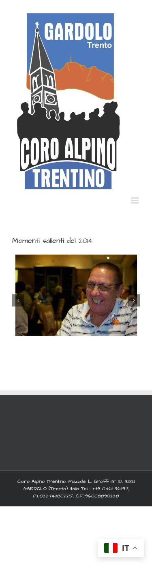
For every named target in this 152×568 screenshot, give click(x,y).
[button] (18, 300)
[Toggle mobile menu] (135, 200)
